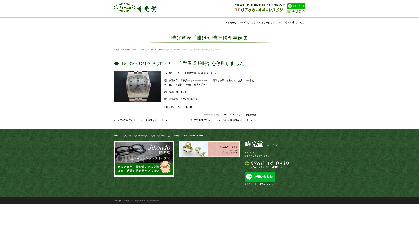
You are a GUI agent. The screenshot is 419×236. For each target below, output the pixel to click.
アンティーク (152, 50)
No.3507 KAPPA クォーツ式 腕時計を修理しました (141, 120)
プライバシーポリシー (193, 135)
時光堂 (116, 50)
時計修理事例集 (141, 135)
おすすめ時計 (174, 135)
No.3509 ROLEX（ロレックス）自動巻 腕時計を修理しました (223, 120)
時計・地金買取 (158, 135)
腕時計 (166, 50)
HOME (117, 135)
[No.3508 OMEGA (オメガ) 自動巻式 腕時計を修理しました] (137, 101)
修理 (161, 50)
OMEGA (143, 50)
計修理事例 (125, 50)
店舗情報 (127, 135)
